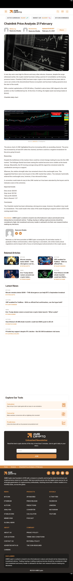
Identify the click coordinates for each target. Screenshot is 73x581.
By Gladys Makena (59, 266)
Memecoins (8, 518)
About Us (7, 532)
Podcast (30, 518)
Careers (7, 550)
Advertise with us (11, 545)
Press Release (32, 501)
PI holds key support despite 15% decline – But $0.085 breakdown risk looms (33, 331)
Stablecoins (9, 514)
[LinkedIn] (20, 233)
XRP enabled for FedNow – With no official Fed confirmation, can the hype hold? (34, 302)
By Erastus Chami (59, 279)
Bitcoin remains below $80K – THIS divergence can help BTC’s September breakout (35, 292)
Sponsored (31, 497)
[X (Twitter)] (16, 233)
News (22, 270)
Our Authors (9, 537)
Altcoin (56, 257)
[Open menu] (6, 11)
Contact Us (9, 541)
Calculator (31, 514)
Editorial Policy (33, 541)
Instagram (53, 510)
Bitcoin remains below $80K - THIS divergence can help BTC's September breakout (27, 262)
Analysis (7, 510)
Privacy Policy (32, 532)
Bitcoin (22, 257)
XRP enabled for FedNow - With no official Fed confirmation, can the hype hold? (60, 262)
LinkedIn (52, 505)
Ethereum (8, 501)
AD (70, 0)
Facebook (53, 501)
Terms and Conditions (36, 537)
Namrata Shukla (15, 31)
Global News (9, 522)
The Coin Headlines (34, 545)
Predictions (31, 505)
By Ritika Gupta (25, 266)
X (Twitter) (53, 497)
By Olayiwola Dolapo (12, 333)
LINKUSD (34, 141)
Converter (31, 510)
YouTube (52, 514)
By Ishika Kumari (25, 279)
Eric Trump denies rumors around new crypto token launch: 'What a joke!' (27, 275)
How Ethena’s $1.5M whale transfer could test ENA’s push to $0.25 (61, 275)
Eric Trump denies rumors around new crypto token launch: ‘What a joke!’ (32, 312)
